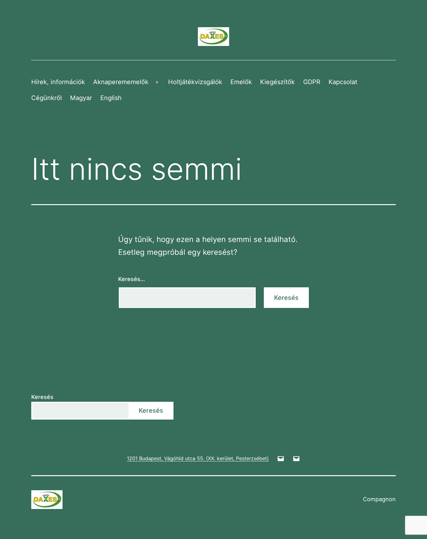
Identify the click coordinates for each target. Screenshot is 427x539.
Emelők (241, 82)
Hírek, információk (58, 82)
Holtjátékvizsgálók (195, 82)
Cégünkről (46, 98)
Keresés (42, 397)
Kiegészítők (277, 82)
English (111, 98)
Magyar (81, 98)
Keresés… (131, 279)
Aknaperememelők (120, 82)
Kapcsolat (343, 82)
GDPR (311, 82)
